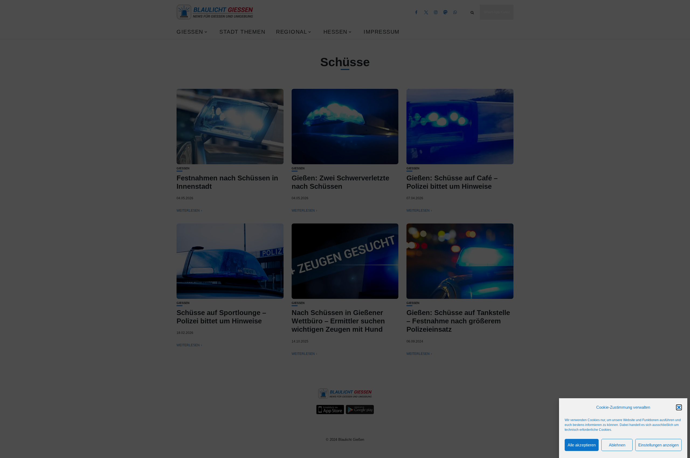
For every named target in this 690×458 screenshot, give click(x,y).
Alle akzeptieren (582, 445)
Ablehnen (617, 445)
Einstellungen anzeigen (658, 445)
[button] (679, 407)
